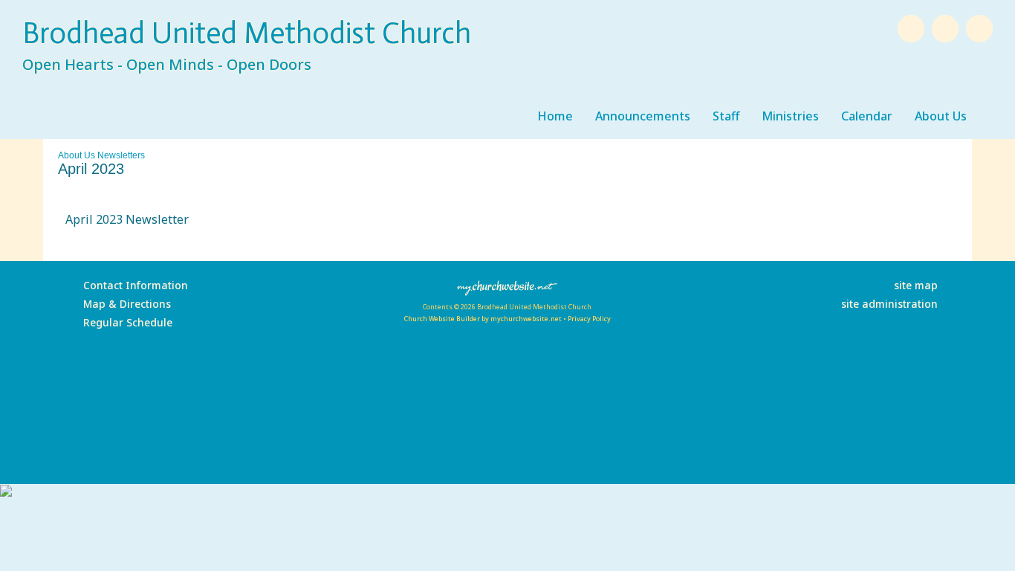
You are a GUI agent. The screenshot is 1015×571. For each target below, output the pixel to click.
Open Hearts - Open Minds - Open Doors (166, 64)
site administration (889, 304)
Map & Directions (124, 304)
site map (916, 285)
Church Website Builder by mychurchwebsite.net (482, 318)
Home (555, 116)
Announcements (642, 116)
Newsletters (121, 155)
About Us (941, 116)
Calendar (866, 116)
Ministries (790, 116)
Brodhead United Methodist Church (246, 33)
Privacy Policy (589, 318)
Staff (726, 116)
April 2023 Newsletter (127, 219)
